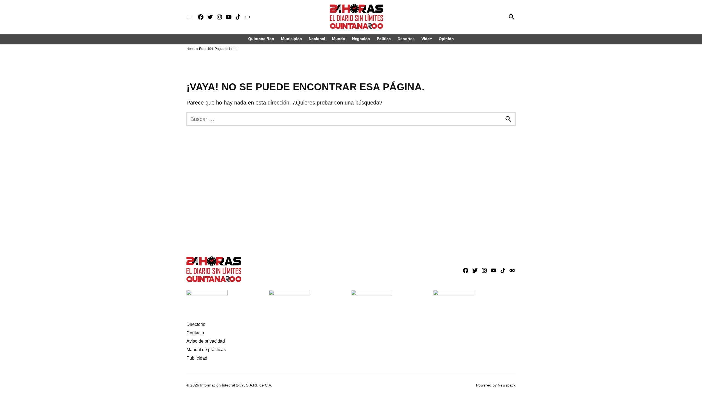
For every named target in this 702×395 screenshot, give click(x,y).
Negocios (361, 38)
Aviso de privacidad (205, 341)
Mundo (338, 38)
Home (191, 49)
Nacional (317, 38)
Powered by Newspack (496, 385)
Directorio (195, 324)
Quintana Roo (261, 38)
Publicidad (196, 358)
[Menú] (189, 16)
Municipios (291, 38)
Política (384, 38)
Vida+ (426, 38)
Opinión (446, 38)
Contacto (195, 333)
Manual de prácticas (206, 349)
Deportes (406, 38)
